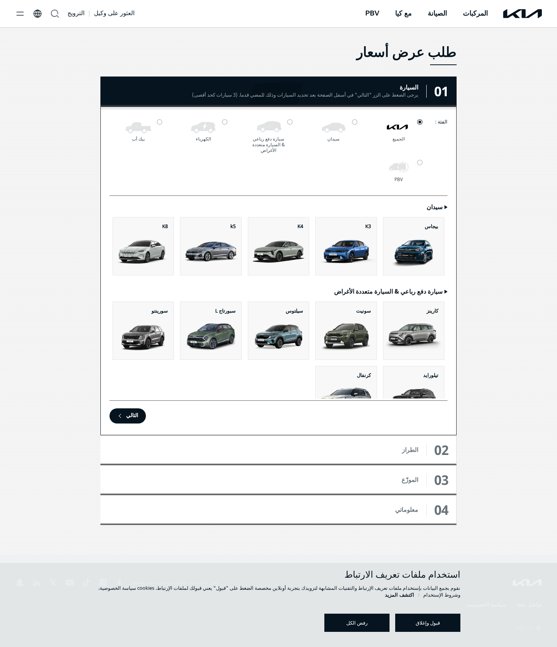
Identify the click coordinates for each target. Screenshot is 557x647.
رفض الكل (357, 622)
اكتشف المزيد (399, 595)
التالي (132, 415)
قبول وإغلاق (428, 622)
